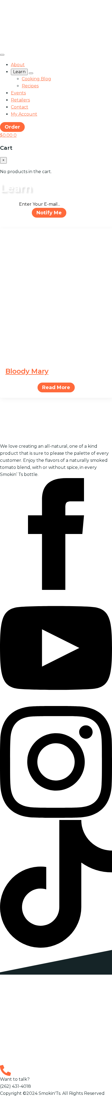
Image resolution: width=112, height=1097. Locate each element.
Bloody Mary (26, 371)
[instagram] (56, 816)
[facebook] (56, 588)
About (18, 64)
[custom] (56, 946)
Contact (19, 107)
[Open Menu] (2, 55)
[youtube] (56, 702)
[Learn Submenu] (31, 73)
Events (18, 93)
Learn (19, 71)
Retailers (20, 100)
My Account (24, 114)
